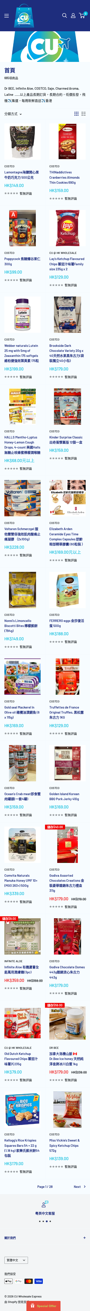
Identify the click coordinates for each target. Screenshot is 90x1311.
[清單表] (84, 114)
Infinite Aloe (13, 961)
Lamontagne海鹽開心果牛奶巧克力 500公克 (21, 174)
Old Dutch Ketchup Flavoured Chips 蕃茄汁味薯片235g (21, 1059)
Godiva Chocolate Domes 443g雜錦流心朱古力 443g (67, 972)
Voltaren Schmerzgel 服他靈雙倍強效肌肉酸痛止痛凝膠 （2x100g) (22, 534)
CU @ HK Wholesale (63, 253)
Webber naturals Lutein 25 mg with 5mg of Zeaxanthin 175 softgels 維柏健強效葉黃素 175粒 (21, 353)
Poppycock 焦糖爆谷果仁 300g (22, 261)
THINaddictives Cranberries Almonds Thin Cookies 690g (64, 177)
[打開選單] (6, 15)
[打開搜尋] (64, 15)
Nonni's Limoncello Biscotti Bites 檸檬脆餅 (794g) (21, 626)
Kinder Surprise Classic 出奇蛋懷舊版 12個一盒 (66, 439)
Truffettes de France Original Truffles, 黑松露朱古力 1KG (66, 712)
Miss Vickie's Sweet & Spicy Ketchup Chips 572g (64, 1145)
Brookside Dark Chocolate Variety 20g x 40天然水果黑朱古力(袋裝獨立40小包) (66, 353)
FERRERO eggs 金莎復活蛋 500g (66, 623)
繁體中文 (12, 1260)
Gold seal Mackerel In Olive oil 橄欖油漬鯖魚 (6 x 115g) (22, 712)
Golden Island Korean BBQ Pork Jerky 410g (64, 796)
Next (77, 1187)
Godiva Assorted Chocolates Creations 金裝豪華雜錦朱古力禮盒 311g (66, 883)
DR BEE (54, 1047)
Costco (9, 166)
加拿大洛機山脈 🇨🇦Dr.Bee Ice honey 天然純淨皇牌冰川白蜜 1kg (66, 1059)
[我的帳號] (73, 15)
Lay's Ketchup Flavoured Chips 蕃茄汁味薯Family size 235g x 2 (66, 264)
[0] (82, 15)
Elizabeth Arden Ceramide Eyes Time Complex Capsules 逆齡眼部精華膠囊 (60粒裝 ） (67, 536)
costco (9, 253)
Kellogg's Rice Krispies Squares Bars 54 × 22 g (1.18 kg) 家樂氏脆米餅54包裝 (22, 1147)
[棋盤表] (76, 114)
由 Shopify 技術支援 (16, 1302)
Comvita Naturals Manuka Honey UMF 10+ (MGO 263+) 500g (20, 880)
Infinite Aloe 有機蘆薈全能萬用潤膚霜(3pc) (21, 969)
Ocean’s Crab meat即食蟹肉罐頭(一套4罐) (22, 796)
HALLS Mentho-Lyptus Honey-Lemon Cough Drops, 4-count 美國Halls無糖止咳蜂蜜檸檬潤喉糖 (22, 444)
